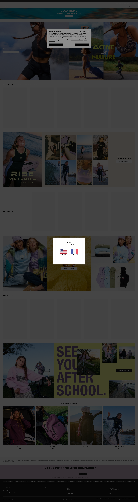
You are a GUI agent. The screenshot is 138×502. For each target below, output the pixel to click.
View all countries (69, 257)
